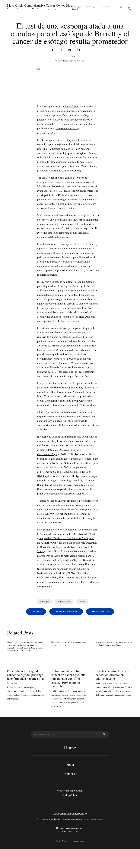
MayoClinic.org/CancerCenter (70, 813)
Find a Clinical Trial (100, 611)
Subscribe (105, 7)
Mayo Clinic (71, 106)
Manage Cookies (78, 841)
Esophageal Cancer (64, 601)
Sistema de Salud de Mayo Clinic (58, 471)
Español (75, 9)
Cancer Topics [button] (91, 7)
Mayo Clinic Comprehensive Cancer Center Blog (39, 5)
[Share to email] (78, 49)
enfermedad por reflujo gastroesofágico (64, 153)
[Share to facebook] (53, 49)
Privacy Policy (61, 841)
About (70, 764)
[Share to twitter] (61, 49)
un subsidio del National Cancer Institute (69, 463)
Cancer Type (44, 601)
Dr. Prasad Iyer (67, 190)
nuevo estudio (54, 328)
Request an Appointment (66, 611)
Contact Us (70, 774)
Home (70, 747)
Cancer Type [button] (76, 7)
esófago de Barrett (54, 140)
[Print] (87, 49)
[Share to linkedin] (69, 49)
